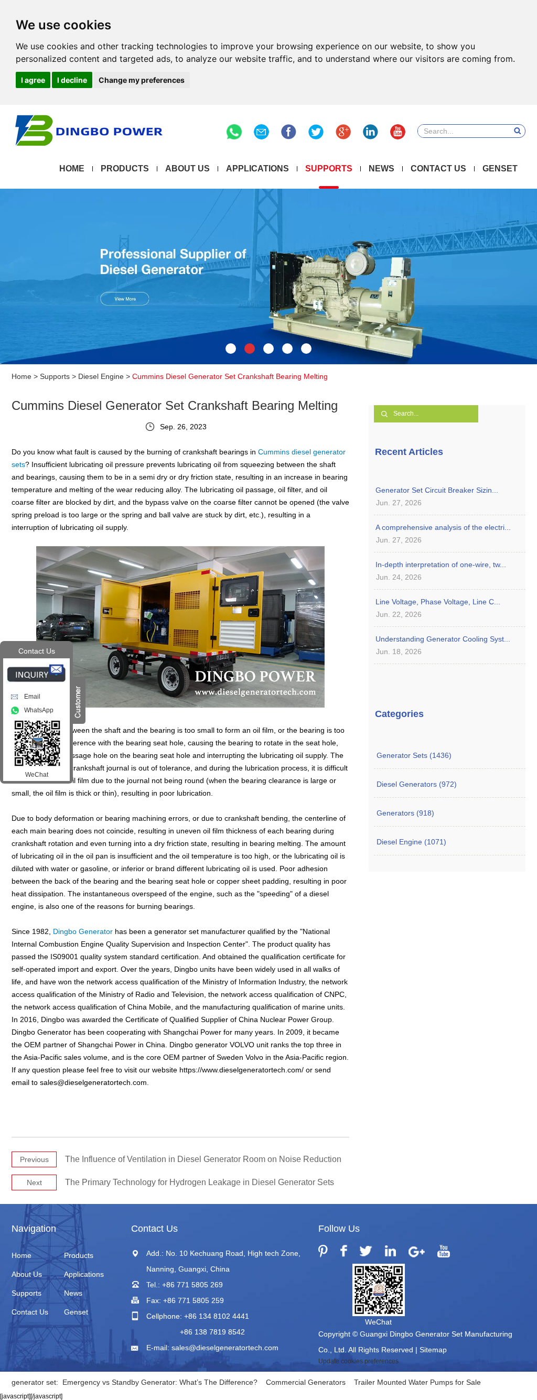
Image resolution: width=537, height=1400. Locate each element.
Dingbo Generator (83, 931)
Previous (34, 1159)
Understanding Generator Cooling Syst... (442, 639)
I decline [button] (72, 79)
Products (125, 168)
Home (71, 168)
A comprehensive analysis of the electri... (443, 527)
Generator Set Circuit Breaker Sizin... (436, 490)
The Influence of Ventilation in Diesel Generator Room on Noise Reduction (203, 1159)
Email (32, 696)
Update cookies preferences (358, 1361)
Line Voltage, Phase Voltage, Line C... (437, 602)
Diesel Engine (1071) (411, 842)
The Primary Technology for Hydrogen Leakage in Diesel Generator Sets (199, 1182)
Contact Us (438, 168)
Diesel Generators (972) (417, 784)
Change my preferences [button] (142, 79)
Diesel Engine (101, 376)
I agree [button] (33, 79)
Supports (328, 168)
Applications (257, 168)
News (381, 168)
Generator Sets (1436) (414, 755)
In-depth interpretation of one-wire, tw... (440, 564)
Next (34, 1182)
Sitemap (433, 1349)
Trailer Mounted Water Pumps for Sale (417, 1382)
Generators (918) (405, 813)
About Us (187, 168)
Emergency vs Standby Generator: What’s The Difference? (159, 1382)
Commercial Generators (306, 1382)
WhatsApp (38, 710)
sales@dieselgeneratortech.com (224, 1347)
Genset (500, 168)
